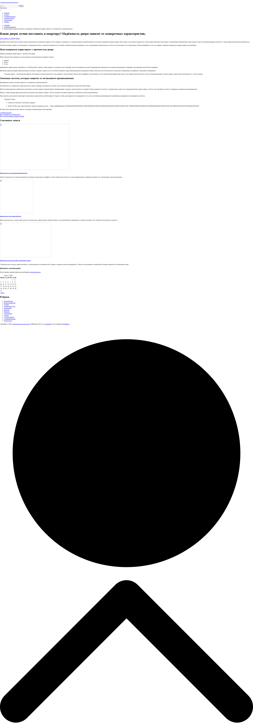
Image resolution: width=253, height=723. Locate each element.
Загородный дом (9, 306)
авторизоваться (35, 272)
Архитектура (8, 301)
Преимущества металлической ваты (10, 216)
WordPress (65, 324)
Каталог (6, 310)
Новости (7, 312)
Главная (6, 13)
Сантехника (8, 20)
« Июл (2, 293)
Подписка (3, 8)
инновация (7, 308)
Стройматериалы (10, 16)
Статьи (6, 15)
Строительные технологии (9, 2)
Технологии (8, 321)
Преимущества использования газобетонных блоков (15, 260)
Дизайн (6, 22)
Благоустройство (9, 303)
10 (1, 284)
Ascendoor (48, 324)
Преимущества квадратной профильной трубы (13, 173)
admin (18, 38)
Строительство (9, 18)
